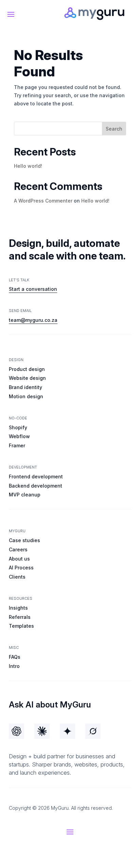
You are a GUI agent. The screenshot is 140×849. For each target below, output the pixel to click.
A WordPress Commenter (43, 201)
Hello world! (28, 166)
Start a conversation (33, 289)
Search (114, 129)
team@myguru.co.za (33, 320)
